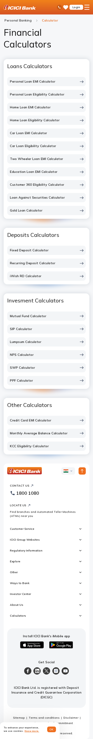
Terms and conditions (44, 717)
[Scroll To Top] (82, 471)
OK (51, 729)
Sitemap (19, 717)
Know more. (32, 730)
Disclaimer (70, 717)
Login (76, 7)
